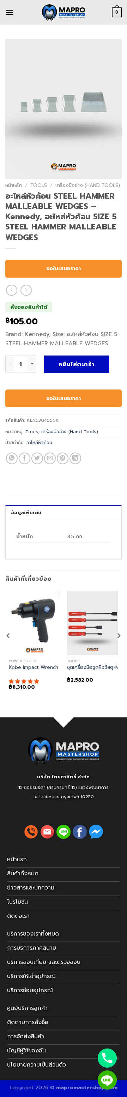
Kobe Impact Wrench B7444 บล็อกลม (52, 667)
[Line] (107, 1080)
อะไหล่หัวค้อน (39, 442)
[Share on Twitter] (37, 458)
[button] (25, 681)
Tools (38, 185)
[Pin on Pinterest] (62, 458)
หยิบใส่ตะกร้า (77, 364)
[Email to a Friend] (50, 458)
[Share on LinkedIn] (75, 458)
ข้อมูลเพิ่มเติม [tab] (26, 512)
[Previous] (8, 649)
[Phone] (107, 1058)
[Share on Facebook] (24, 458)
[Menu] (9, 12)
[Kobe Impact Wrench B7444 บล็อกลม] (34, 623)
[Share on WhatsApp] (12, 458)
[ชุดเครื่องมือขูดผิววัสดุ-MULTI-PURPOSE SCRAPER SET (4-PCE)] (92, 623)
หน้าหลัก (13, 185)
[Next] (118, 649)
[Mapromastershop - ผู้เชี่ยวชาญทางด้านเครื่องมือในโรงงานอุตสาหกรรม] (63, 12)
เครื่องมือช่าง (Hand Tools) (87, 185)
